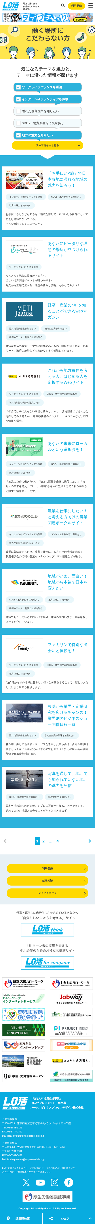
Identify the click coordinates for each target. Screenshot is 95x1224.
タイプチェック (47, 892)
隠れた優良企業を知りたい (40, 111)
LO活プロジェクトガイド (14, 1168)
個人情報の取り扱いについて (60, 1168)
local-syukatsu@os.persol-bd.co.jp (25, 1135)
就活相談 (47, 880)
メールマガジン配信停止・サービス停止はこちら (26, 1171)
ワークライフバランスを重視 (42, 87)
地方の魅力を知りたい (37, 135)
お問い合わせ (37, 1168)
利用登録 (76, 5)
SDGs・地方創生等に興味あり (43, 123)
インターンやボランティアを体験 (45, 99)
